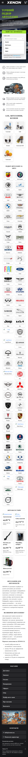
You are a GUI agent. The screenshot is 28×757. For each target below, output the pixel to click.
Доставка (6, 670)
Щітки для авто (7, 568)
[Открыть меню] (2, 2)
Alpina (6, 48)
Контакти (6, 706)
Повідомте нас (16, 55)
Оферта (5, 688)
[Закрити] (25, 741)
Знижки (6, 675)
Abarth (7, 42)
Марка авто (7, 35)
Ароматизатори (7, 516)
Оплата (5, 679)
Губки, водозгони (20, 518)
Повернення (7, 684)
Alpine (6, 51)
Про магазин (7, 702)
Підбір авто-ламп (9, 697)
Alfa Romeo (8, 45)
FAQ (4, 693)
